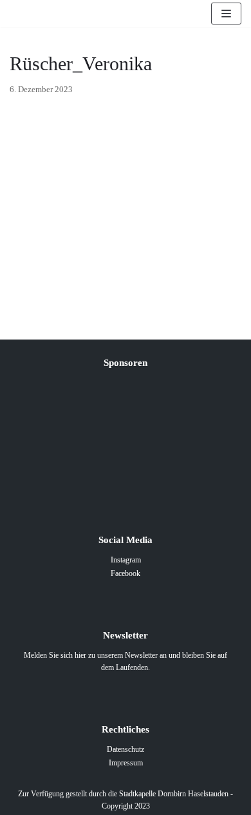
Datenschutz (125, 749)
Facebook (125, 573)
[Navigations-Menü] (226, 13)
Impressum (126, 762)
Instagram (126, 559)
